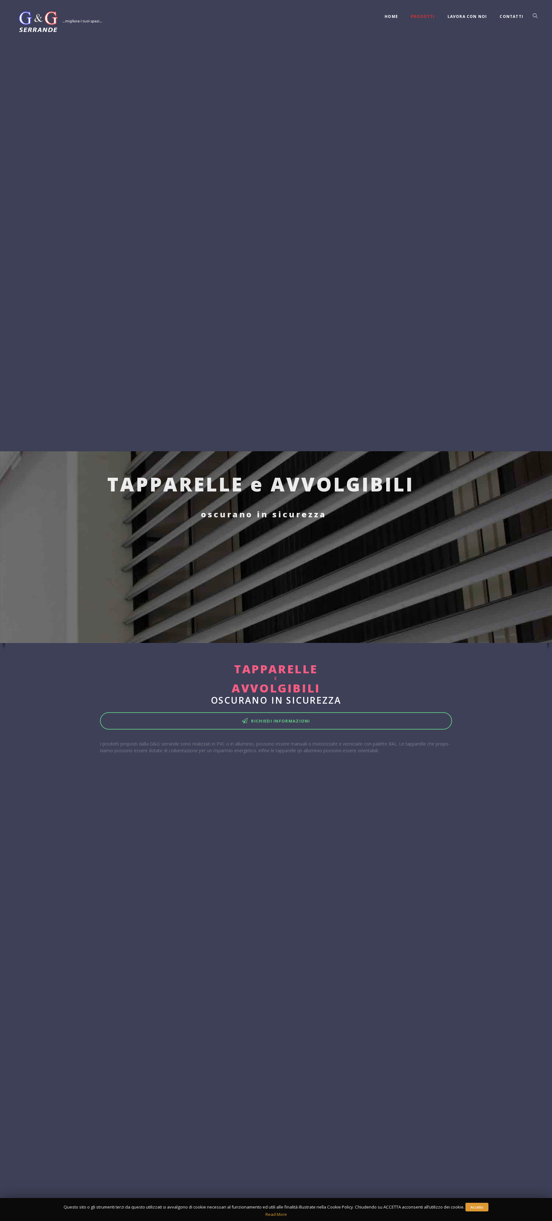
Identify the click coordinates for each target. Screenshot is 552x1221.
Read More (276, 1214)
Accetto (477, 1207)
